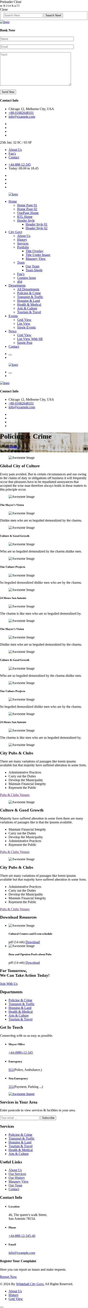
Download (32, 942)
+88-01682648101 (21, 113)
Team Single (34, 270)
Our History (17, 1177)
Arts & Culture (27, 308)
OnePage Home (28, 213)
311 (11, 1086)
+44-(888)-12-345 (21, 1052)
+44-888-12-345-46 (22, 1236)
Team (21, 262)
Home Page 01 (27, 205)
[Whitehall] (4, 22)
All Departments (28, 289)
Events (13, 316)
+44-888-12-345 (20, 164)
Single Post (24, 342)
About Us (15, 149)
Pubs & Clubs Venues (14, 795)
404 (19, 281)
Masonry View (36, 258)
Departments (17, 285)
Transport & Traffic (30, 297)
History (22, 239)
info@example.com (22, 116)
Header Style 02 (36, 228)
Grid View (24, 320)
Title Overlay (34, 251)
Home (13, 201)
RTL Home (24, 216)
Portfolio (23, 247)
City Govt (15, 232)
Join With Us (9, 983)
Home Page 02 (27, 209)
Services (22, 243)
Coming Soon (26, 278)
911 (11, 1070)
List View (23, 323)
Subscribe (48, 1117)
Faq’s (12, 153)
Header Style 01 (36, 224)
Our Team (32, 266)
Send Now (8, 92)
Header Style (26, 220)
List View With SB (30, 339)
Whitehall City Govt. (30, 1284)
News (12, 331)
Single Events (26, 327)
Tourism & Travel (29, 312)
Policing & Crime (29, 293)
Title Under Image (38, 255)
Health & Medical (29, 304)
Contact (14, 157)
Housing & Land (28, 300)
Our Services (17, 1174)
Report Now (8, 1277)
